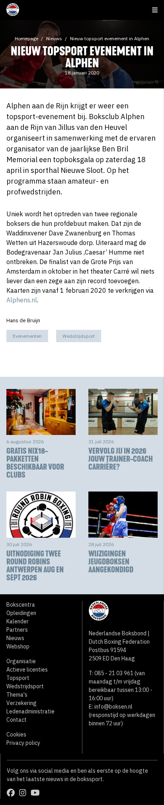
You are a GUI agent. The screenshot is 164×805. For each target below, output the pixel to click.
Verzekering (21, 703)
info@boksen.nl (113, 706)
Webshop (17, 646)
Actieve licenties (27, 669)
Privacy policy (23, 742)
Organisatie (21, 661)
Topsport (17, 678)
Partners (17, 629)
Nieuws (54, 38)
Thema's (16, 694)
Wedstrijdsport (78, 336)
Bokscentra (20, 604)
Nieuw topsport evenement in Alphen (109, 38)
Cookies (16, 734)
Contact (16, 719)
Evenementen (27, 336)
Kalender (17, 621)
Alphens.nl (21, 300)
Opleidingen (21, 613)
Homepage (26, 38)
